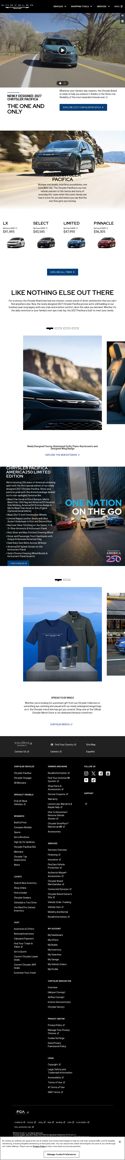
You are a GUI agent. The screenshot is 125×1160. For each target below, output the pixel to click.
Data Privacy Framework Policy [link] (57, 1045)
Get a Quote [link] (20, 951)
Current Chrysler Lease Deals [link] (26, 958)
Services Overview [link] (57, 850)
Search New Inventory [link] (25, 883)
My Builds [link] (53, 945)
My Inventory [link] (54, 949)
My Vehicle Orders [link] (57, 964)
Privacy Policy (39, 1146)
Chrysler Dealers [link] (22, 897)
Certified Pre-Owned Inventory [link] (24, 909)
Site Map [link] (91, 744)
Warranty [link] (52, 799)
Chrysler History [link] (56, 1007)
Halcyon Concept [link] (56, 992)
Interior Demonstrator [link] (59, 1002)
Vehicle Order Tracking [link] (59, 902)
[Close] (119, 1141)
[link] (17, 6)
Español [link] (90, 751)
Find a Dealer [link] (20, 892)
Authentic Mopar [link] (57, 874)
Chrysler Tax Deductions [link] (20, 858)
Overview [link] (52, 987)
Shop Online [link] (20, 888)
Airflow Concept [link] (56, 997)
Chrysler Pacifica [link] (22, 773)
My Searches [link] (54, 954)
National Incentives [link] (24, 933)
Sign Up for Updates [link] (24, 842)
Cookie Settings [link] (56, 1038)
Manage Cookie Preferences (61, 1154)
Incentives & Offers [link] (24, 929)
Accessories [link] (54, 831)
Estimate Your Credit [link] (25, 972)
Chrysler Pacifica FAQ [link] (25, 847)
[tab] (49, 328)
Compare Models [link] (23, 827)
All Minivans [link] (20, 783)
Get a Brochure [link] (21, 837)
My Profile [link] (53, 969)
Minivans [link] (18, 851)
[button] (60, 6)
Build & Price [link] (20, 822)
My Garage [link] (53, 959)
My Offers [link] (53, 940)
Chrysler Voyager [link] (23, 778)
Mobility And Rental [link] (58, 912)
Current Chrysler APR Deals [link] (25, 966)
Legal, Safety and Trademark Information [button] (60, 1071)
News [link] (17, 864)
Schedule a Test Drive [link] (25, 902)
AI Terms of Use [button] (56, 1087)
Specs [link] (17, 832)
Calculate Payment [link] (24, 938)
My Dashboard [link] (55, 935)
